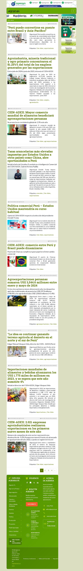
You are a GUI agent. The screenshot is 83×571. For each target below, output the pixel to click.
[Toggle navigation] (73, 11)
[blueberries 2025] (14, 16)
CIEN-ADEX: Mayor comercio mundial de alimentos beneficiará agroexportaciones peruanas (30, 115)
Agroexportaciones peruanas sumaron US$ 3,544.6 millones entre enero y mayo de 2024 (32, 282)
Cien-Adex (39, 48)
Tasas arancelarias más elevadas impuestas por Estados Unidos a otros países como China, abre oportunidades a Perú (30, 156)
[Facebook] (27, 482)
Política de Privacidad (44, 558)
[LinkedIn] (37, 482)
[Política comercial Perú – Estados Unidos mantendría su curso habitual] (17, 225)
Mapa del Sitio (56, 558)
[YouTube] (30, 482)
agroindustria (34, 102)
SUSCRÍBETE (32, 504)
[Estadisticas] (68, 41)
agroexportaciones (50, 141)
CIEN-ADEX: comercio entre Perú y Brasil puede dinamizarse (31, 246)
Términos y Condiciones (29, 558)
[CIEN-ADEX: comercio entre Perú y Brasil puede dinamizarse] (17, 261)
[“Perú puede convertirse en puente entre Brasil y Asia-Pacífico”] (17, 38)
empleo (46, 100)
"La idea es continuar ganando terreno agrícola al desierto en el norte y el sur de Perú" (29, 337)
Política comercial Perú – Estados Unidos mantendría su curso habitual (30, 209)
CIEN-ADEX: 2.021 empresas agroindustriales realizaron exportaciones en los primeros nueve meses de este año (28, 426)
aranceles (39, 193)
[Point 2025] (68, 31)
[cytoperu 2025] (30, 16)
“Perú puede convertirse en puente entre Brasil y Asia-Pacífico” (31, 29)
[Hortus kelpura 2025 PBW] (68, 19)
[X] (34, 482)
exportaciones (49, 48)
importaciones (41, 412)
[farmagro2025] (50, 16)
